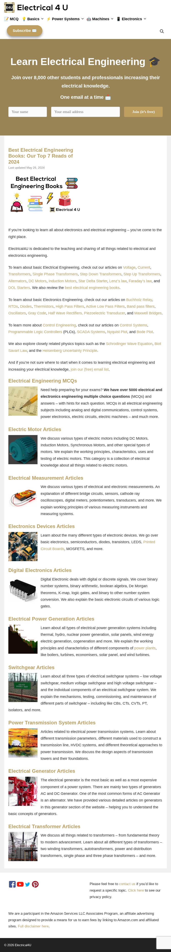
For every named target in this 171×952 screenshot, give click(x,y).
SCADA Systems (91, 332)
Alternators (17, 281)
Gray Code (37, 313)
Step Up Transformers (141, 274)
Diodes (26, 306)
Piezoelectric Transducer (104, 313)
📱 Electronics (129, 19)
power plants (145, 648)
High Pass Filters (70, 306)
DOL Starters (19, 288)
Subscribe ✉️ (24, 31)
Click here (136, 890)
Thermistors (44, 306)
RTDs (13, 306)
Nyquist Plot (117, 332)
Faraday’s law (140, 281)
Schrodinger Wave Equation (129, 344)
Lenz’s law (118, 281)
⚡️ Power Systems (63, 19)
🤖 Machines (98, 19)
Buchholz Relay (139, 300)
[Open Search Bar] (163, 31)
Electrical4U (23, 945)
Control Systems (133, 325)
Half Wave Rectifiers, (65, 313)
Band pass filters (141, 306)
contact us (127, 884)
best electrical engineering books (92, 288)
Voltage (129, 267)
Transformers (19, 274)
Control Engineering (59, 325)
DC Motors (38, 281)
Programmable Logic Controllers (35, 332)
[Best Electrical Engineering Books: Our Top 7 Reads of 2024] (45, 194)
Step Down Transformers (100, 274)
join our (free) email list (90, 369)
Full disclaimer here (33, 926)
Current (144, 267)
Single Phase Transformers (55, 274)
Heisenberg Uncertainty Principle (70, 351)
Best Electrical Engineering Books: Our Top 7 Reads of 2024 (40, 156)
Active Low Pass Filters (105, 306)
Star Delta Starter (92, 281)
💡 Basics (30, 19)
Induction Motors (62, 281)
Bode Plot (145, 332)
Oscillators (17, 313)
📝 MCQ (11, 19)
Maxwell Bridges (148, 313)
